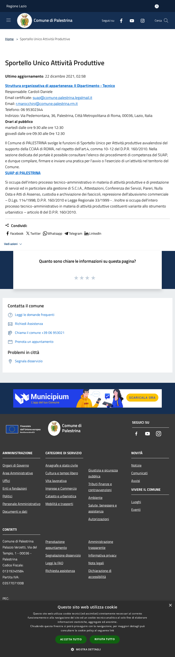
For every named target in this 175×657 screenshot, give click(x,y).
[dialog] (87, 629)
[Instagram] (141, 20)
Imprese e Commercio (61, 488)
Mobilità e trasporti (59, 503)
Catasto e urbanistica (60, 496)
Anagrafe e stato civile (61, 465)
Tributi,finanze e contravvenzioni (100, 486)
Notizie (136, 465)
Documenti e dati (15, 511)
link (112, 630)
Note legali (96, 563)
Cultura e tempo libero (61, 473)
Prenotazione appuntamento (56, 544)
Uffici (6, 480)
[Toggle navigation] (8, 20)
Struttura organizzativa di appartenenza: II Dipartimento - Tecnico (60, 85)
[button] (87, 649)
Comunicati (139, 473)
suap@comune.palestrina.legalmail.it (62, 97)
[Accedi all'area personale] (157, 6)
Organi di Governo (16, 465)
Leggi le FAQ (54, 563)
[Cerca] (166, 20)
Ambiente (95, 497)
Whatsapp (55, 233)
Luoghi (136, 501)
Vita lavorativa (56, 480)
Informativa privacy (102, 555)
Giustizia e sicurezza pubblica (103, 473)
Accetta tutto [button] (71, 639)
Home (9, 38)
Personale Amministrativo (21, 503)
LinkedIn (95, 233)
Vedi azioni (11, 244)
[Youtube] (130, 20)
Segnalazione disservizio (63, 555)
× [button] (170, 605)
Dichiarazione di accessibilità (99, 573)
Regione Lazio (16, 6)
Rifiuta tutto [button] (105, 639)
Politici (7, 496)
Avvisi (135, 480)
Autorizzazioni (98, 518)
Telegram (75, 233)
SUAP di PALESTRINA (23, 173)
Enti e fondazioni (15, 488)
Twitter (35, 233)
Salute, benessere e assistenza (102, 508)
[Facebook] (119, 20)
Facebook (16, 233)
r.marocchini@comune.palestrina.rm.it (47, 103)
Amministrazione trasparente (100, 544)
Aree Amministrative (18, 473)
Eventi (136, 509)
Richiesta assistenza (60, 570)
